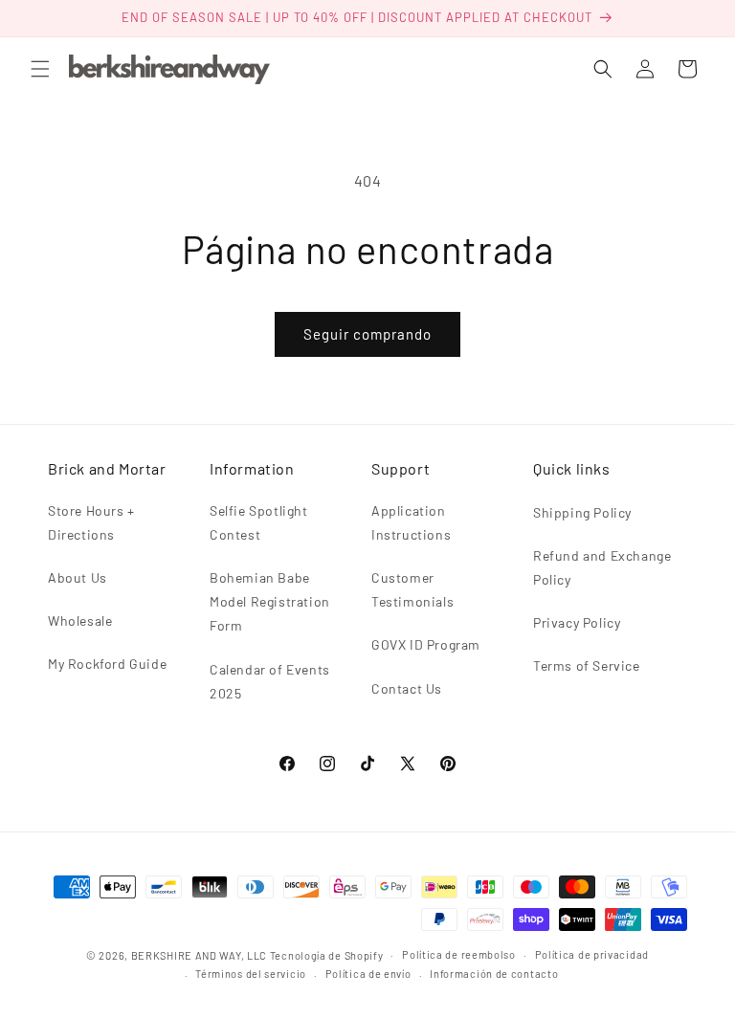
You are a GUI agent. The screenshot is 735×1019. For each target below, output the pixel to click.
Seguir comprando (367, 334)
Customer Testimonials (412, 589)
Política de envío (368, 973)
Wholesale (80, 620)
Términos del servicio (250, 973)
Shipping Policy (582, 512)
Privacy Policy (576, 622)
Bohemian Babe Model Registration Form (270, 601)
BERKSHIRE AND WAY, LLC (199, 955)
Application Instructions (411, 522)
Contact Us (406, 688)
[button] (40, 69)
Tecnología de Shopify (327, 955)
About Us (77, 577)
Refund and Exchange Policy (602, 567)
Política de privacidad (592, 954)
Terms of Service (586, 665)
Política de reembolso (459, 954)
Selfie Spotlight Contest (259, 522)
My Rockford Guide (107, 663)
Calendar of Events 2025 (270, 681)
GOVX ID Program (425, 644)
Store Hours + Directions (91, 522)
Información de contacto (494, 973)
